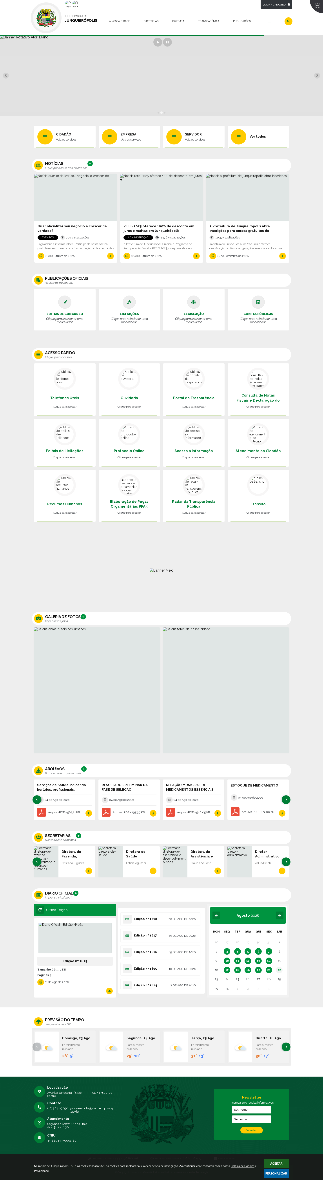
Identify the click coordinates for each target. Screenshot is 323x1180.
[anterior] (216, 915)
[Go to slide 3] (164, 112)
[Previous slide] (6, 76)
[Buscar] (288, 21)
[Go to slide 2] (161, 113)
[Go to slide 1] (158, 113)
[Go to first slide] (317, 76)
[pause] (167, 42)
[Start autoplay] (157, 42)
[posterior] (279, 915)
